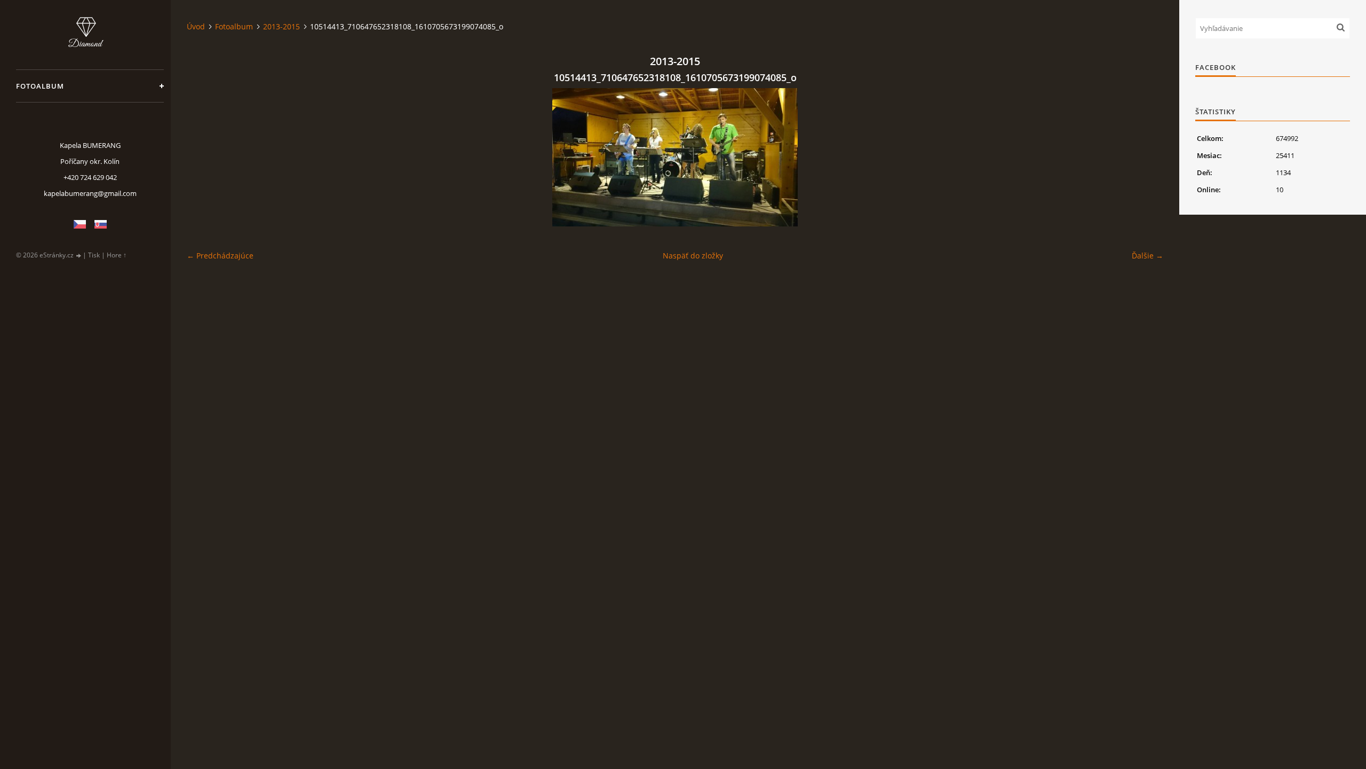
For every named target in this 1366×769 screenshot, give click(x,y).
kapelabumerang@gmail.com (90, 193)
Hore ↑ (116, 255)
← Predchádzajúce (220, 255)
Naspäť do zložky (693, 255)
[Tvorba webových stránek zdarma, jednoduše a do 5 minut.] (79, 255)
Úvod (196, 26)
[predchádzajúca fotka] (204, 157)
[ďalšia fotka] (1146, 157)
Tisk (94, 255)
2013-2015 (281, 26)
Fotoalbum (40, 86)
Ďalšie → (1147, 255)
